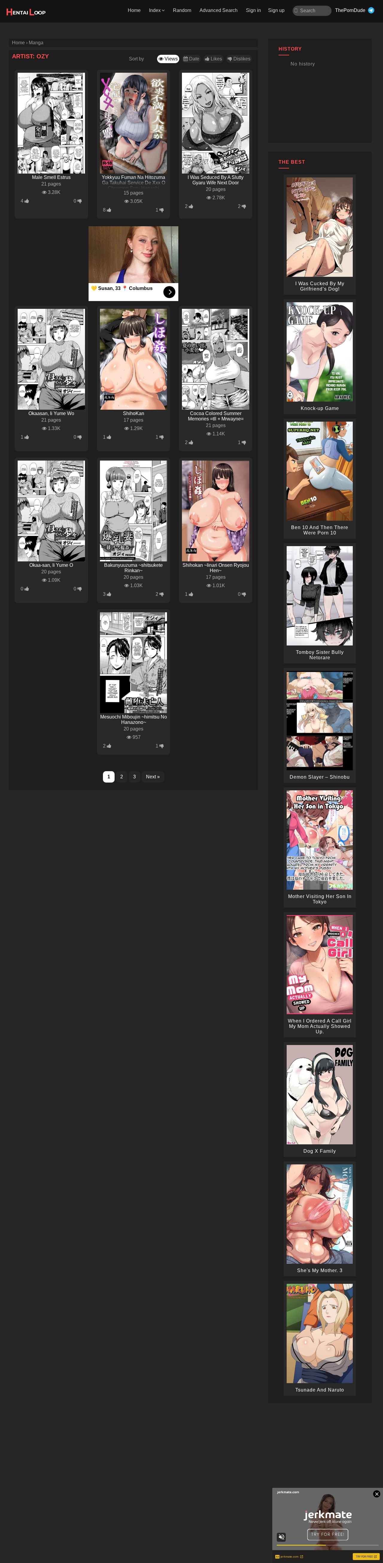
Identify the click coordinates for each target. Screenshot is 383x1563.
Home (134, 10)
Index (155, 10)
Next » (153, 776)
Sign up (276, 10)
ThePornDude (350, 10)
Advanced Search (219, 10)
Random (182, 10)
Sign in (253, 10)
